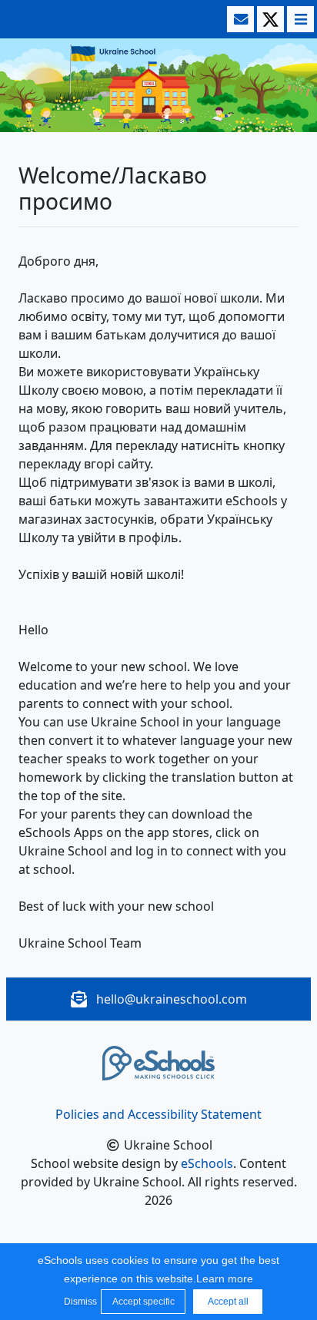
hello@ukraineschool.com (171, 999)
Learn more (224, 1278)
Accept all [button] (228, 1301)
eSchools (207, 1163)
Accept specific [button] (143, 1301)
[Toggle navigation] (299, 19)
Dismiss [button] (78, 1301)
